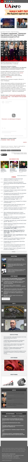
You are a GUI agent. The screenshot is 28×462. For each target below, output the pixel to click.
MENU (2, 1)
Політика (12, 448)
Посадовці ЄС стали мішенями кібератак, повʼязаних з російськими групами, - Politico (16, 259)
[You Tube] (11, 1)
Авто (15, 449)
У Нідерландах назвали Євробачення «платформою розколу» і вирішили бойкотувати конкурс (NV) (14, 341)
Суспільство (16, 448)
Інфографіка (14, 374)
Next (26, 24)
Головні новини (7, 448)
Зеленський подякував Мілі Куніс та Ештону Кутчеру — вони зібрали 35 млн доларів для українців (13, 97)
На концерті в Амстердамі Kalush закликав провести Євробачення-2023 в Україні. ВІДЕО (14, 171)
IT (16, 449)
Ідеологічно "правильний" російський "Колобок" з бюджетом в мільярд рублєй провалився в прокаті (15, 404)
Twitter (8, 139)
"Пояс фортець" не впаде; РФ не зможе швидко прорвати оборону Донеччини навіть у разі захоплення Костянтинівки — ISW (14, 198)
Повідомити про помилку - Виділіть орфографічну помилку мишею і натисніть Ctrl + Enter (13, 147)
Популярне (19, 413)
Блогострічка (14, 334)
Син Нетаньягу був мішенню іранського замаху (11, 422)
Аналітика (14, 256)
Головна (3, 448)
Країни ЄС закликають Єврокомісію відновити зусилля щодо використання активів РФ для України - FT (15, 183)
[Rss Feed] (5, 1)
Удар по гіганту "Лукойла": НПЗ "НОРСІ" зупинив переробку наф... (7, 26)
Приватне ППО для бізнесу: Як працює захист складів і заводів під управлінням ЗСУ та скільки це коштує (16, 270)
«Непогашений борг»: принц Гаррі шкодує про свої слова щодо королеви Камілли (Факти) (15, 337)
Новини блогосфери (14, 31)
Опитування (14, 276)
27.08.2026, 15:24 (7, 349)
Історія (9, 449)
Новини (14, 177)
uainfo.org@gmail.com (16, 458)
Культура (3, 449)
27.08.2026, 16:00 (7, 339)
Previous (1, 24)
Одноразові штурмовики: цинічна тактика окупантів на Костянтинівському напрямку (15, 393)
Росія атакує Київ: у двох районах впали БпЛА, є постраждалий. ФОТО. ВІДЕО (14, 317)
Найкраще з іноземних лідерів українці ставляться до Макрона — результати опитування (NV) (14, 348)
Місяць (13, 416)
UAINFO (25, 142)
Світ (23, 448)
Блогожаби (14, 357)
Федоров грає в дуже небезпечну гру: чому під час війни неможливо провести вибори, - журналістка (23, 171)
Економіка (20, 448)
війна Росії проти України (16, 150)
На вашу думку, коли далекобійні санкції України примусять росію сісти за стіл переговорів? (13, 279)
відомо (21, 72)
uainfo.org (14, 455)
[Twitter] (9, 1)
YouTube (13, 139)
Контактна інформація (8, 458)
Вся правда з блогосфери (5, 31)
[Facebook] (7, 1)
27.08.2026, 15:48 (7, 342)
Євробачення (3, 150)
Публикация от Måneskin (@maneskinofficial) (13, 135)
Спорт (22, 449)
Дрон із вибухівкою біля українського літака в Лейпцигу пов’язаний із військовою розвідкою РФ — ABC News (15, 214)
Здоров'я (19, 449)
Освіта (12, 449)
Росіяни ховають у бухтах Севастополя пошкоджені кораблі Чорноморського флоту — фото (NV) (14, 345)
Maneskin (8, 150)
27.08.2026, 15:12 (7, 354)
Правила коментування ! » (22, 175)
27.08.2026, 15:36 (7, 346)
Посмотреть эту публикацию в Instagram (11, 119)
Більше (13, 251)
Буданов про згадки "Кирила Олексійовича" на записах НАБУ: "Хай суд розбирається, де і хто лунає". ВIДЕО (14, 231)
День (6, 416)
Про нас (3, 458)
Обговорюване (10, 413)
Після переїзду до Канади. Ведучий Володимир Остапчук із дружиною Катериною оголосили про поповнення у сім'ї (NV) (15, 352)
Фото (13, 303)
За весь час (21, 416)
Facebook (3, 139)
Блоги (14, 390)
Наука (7, 449)
